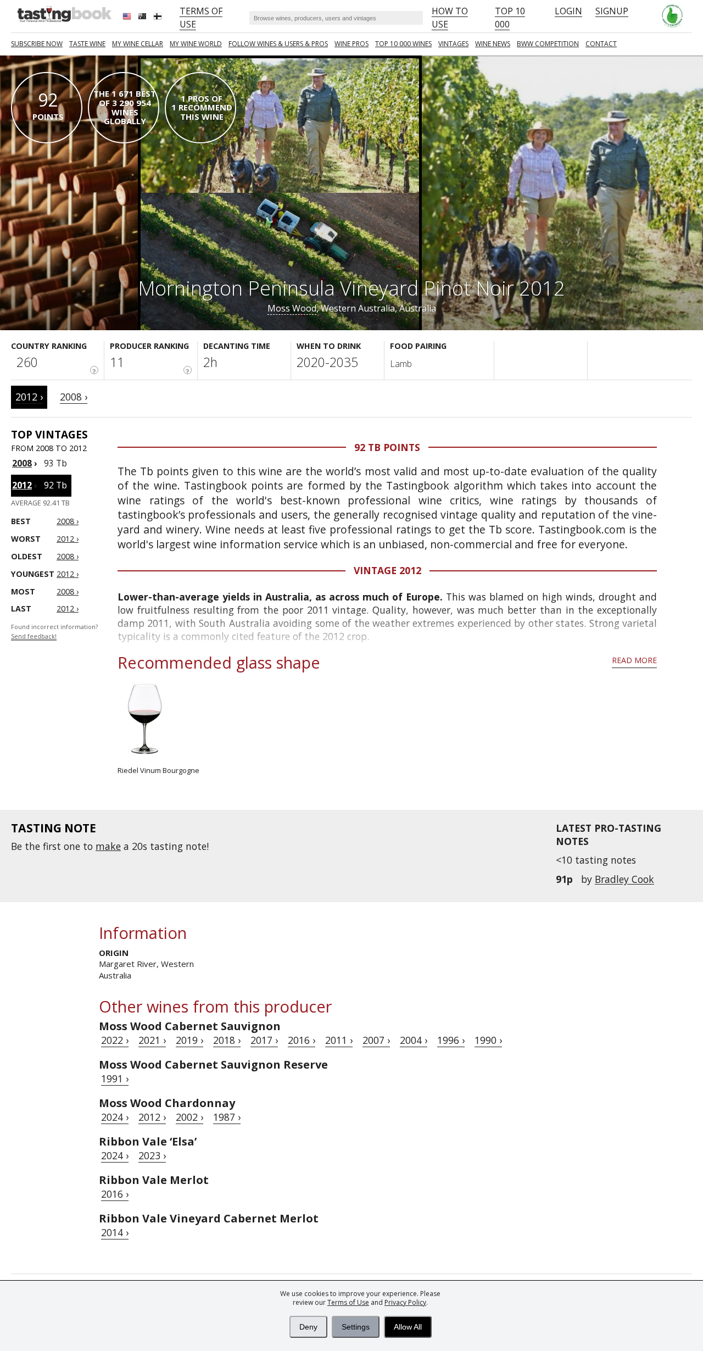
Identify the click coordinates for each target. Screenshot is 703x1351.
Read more (634, 660)
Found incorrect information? (54, 631)
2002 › (189, 1117)
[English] (128, 17)
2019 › (189, 1040)
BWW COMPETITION (548, 43)
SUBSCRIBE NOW (37, 43)
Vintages (453, 43)
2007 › (376, 1040)
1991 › (115, 1078)
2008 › (73, 396)
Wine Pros (351, 43)
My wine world (196, 43)
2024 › (115, 1117)
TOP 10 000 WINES (403, 43)
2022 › (115, 1040)
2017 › (264, 1040)
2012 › (29, 396)
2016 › (301, 1040)
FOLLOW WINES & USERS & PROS (278, 43)
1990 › (488, 1040)
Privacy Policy (405, 1302)
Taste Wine (87, 43)
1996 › (451, 1040)
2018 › (227, 1040)
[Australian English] (143, 17)
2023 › (152, 1155)
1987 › (227, 1117)
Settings (356, 1326)
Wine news (492, 43)
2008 (22, 463)
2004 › (413, 1040)
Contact (601, 43)
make (108, 846)
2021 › (152, 1040)
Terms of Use (348, 1302)
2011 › (339, 1040)
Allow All (408, 1326)
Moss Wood (291, 308)
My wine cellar (137, 43)
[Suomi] (158, 17)
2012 (22, 485)
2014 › (115, 1232)
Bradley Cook (624, 879)
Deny (308, 1326)
